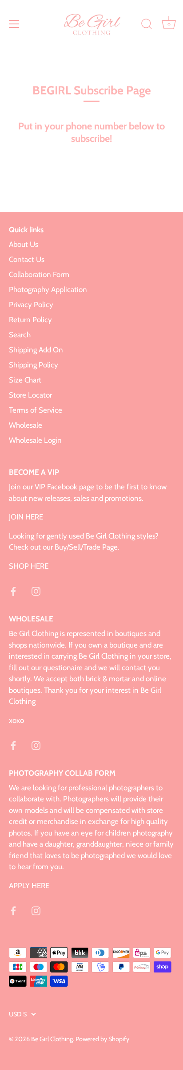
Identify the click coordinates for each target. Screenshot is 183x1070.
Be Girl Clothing (52, 1039)
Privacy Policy (31, 304)
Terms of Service (35, 410)
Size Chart (25, 379)
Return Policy (30, 319)
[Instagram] (36, 590)
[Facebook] (13, 590)
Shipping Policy (33, 364)
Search (20, 334)
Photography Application (48, 289)
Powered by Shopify (102, 1039)
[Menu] (14, 24)
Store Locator (30, 395)
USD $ (18, 1014)
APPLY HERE (29, 885)
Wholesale (25, 425)
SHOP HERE (28, 566)
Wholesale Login (35, 440)
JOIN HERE (26, 516)
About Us (23, 244)
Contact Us (26, 259)
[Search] (146, 25)
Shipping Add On (36, 349)
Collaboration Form (39, 274)
